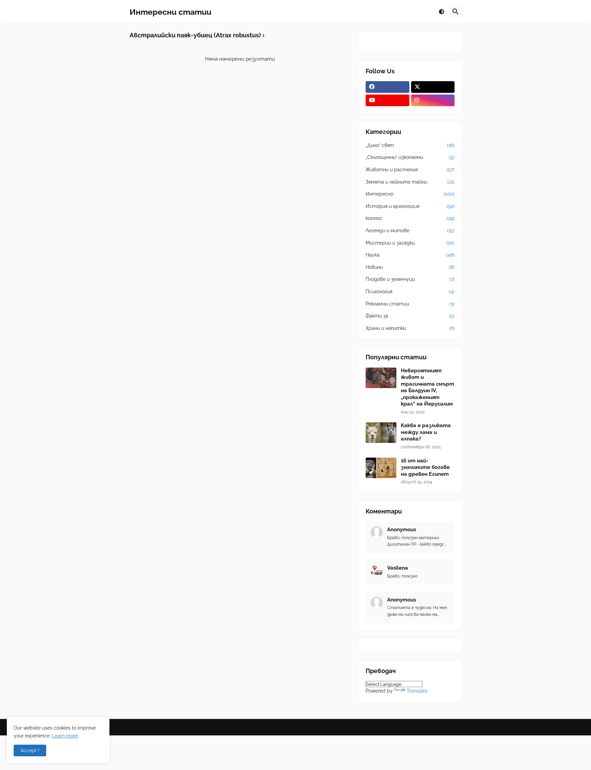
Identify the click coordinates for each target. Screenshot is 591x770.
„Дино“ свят (410, 145)
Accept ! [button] (30, 750)
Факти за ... (410, 316)
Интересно (410, 194)
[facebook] (387, 87)
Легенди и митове (410, 230)
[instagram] (433, 100)
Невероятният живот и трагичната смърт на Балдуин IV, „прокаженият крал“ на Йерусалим (427, 387)
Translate (417, 691)
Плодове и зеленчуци (410, 279)
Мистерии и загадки (410, 243)
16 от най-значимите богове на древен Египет (425, 467)
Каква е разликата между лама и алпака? (426, 432)
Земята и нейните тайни (410, 182)
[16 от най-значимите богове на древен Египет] (381, 468)
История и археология (410, 206)
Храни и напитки (410, 328)
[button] (441, 11)
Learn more (65, 735)
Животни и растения (410, 169)
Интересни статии (170, 11)
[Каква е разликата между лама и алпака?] (381, 432)
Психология (410, 291)
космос (410, 218)
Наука (410, 255)
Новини (410, 267)
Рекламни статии (410, 304)
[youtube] (387, 100)
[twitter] (433, 87)
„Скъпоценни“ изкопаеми (410, 157)
